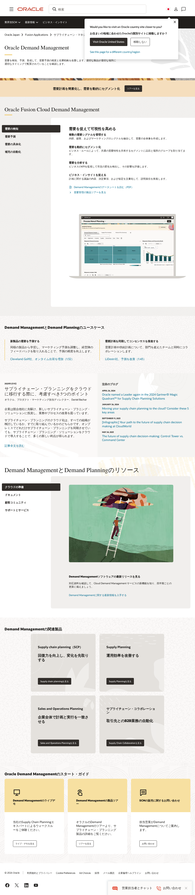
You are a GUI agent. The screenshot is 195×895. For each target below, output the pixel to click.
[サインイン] (176, 9)
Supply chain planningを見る (54, 681)
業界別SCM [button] (11, 22)
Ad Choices (85, 872)
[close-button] (186, 888)
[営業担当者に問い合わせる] (183, 9)
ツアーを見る (133, 88)
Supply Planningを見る (120, 681)
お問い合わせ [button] (148, 843)
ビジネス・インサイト (55, 22)
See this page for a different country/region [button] (115, 52)
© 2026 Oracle (12, 872)
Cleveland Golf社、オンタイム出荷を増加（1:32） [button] (42, 359)
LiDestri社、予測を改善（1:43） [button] (125, 359)
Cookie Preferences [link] (65, 872)
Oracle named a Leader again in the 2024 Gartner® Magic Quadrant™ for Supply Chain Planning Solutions (140, 396)
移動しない (140, 42)
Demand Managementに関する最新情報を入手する (98, 595)
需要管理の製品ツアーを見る (90, 192)
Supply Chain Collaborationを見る (125, 743)
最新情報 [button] (30, 22)
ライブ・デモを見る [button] (24, 843)
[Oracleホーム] (30, 9)
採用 (97, 872)
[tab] (31, 128)
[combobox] (97, 9)
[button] (11, 9)
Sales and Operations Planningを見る (58, 743)
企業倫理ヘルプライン (129, 872)
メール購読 (108, 872)
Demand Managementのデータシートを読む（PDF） (104, 187)
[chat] (115, 888)
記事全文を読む (15, 446)
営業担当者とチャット (137, 888)
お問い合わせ (152, 872)
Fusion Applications (36, 34)
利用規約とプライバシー (39, 872)
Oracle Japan (12, 34)
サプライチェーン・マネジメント (74, 34)
